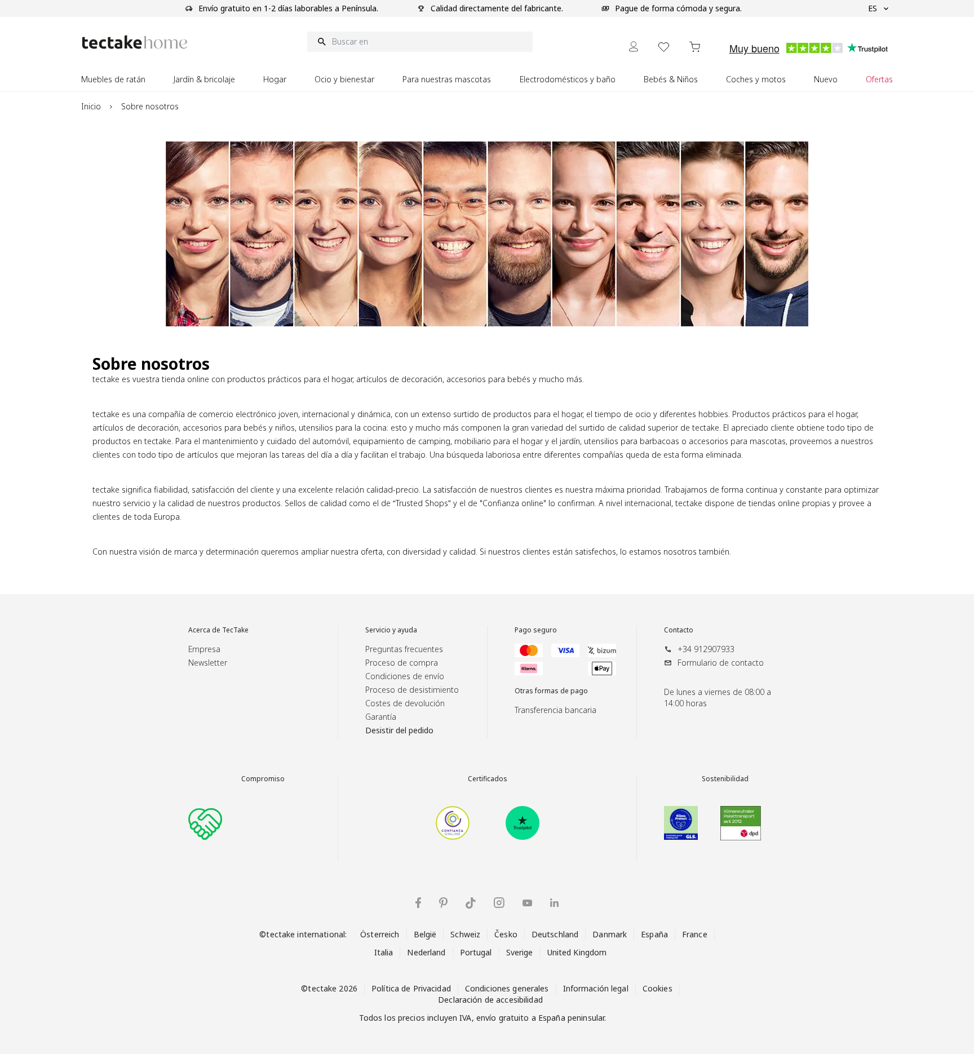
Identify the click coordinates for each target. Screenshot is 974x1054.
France (694, 934)
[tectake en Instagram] (499, 902)
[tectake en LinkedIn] (554, 902)
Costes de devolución (405, 703)
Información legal (595, 988)
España (654, 934)
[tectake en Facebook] (418, 902)
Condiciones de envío (404, 676)
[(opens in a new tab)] (453, 823)
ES (872, 8)
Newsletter (207, 662)
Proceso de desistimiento (412, 689)
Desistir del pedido (399, 730)
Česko (505, 934)
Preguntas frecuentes (404, 649)
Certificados (487, 778)
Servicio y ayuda (391, 630)
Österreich (379, 934)
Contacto (678, 630)
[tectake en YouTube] (527, 903)
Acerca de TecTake (218, 630)
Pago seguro (536, 630)
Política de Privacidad (411, 988)
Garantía (380, 716)
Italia (383, 952)
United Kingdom (577, 952)
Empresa (204, 649)
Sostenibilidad (725, 778)
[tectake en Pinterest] (443, 903)
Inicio (91, 106)
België (425, 934)
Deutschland (555, 934)
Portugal (476, 952)
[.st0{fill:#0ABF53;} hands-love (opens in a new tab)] (205, 823)
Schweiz (465, 934)
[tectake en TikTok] (471, 903)
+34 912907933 (706, 649)
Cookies (657, 988)
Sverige (519, 952)
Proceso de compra (401, 662)
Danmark (609, 934)
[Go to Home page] (134, 42)
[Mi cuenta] (633, 46)
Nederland (426, 952)
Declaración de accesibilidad (490, 999)
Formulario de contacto (721, 662)
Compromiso (263, 778)
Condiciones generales (507, 988)
